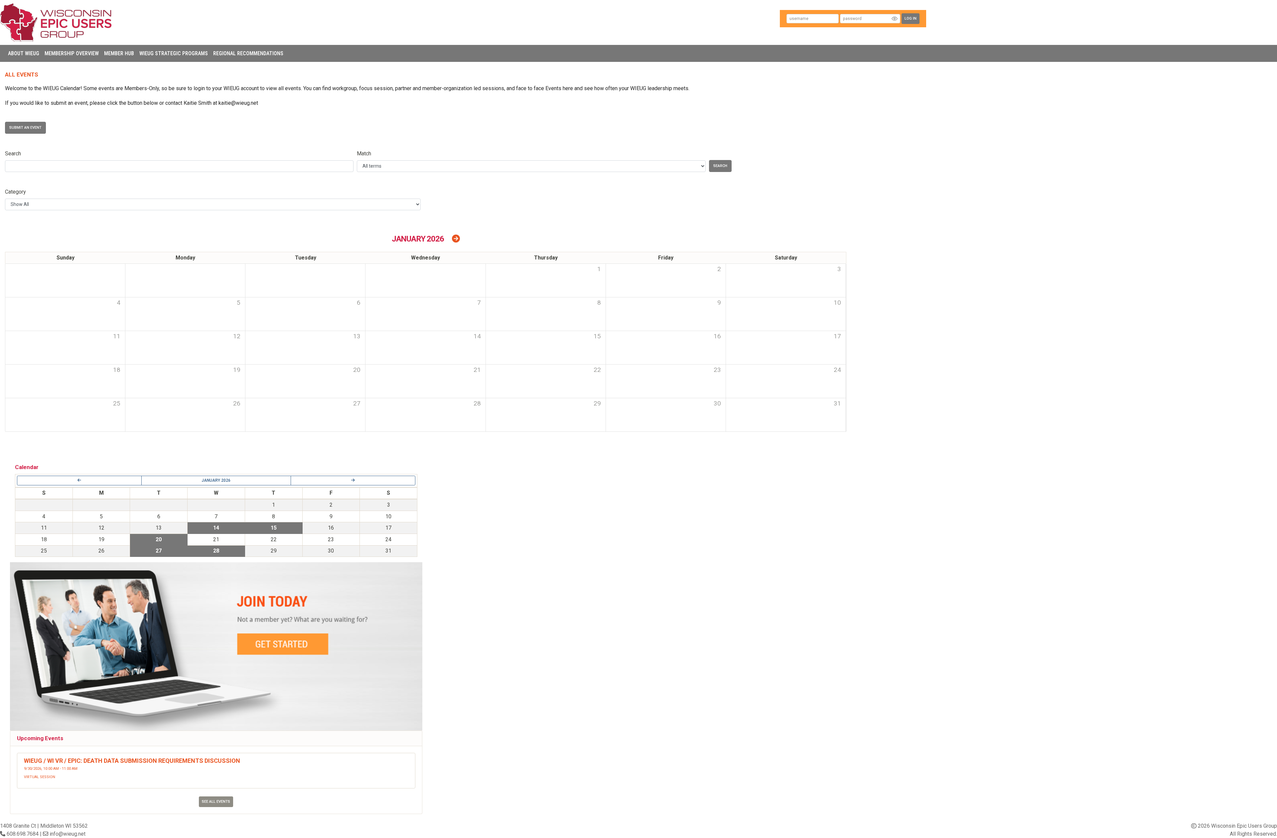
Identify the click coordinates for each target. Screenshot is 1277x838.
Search (13, 153)
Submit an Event (25, 127)
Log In (911, 18)
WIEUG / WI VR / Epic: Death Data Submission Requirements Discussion (132, 760)
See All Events (216, 801)
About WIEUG (23, 53)
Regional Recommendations (248, 53)
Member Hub (119, 53)
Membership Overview (72, 53)
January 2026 (216, 480)
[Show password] (894, 18)
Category (15, 192)
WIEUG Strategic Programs (173, 53)
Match (364, 153)
